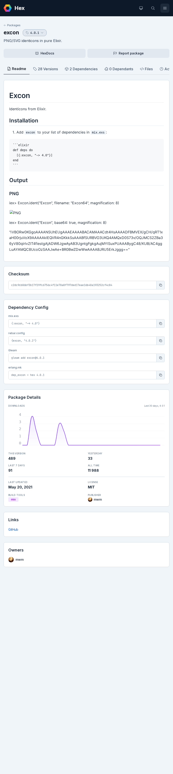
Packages (13, 25)
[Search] (153, 8)
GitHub (13, 529)
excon (11, 32)
